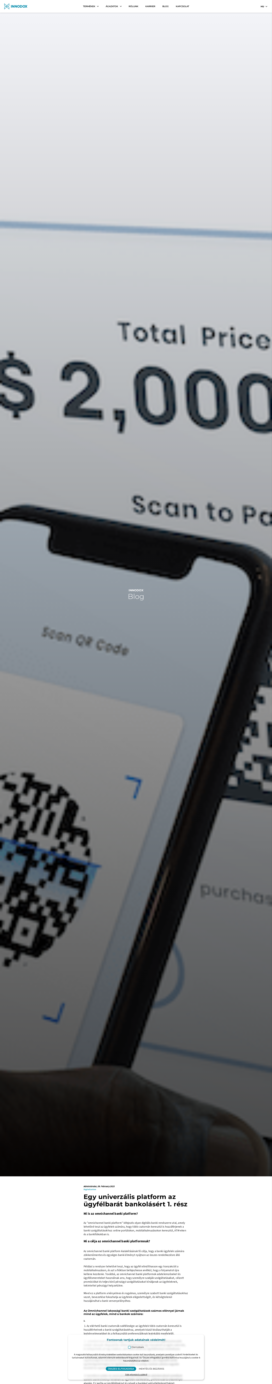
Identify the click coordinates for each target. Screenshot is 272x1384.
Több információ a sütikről (136, 1374)
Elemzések (137, 1347)
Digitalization (90, 1189)
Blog (165, 6)
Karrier (150, 6)
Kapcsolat (182, 6)
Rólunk (133, 6)
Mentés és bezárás (151, 1368)
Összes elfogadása (121, 1368)
